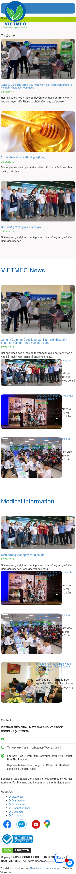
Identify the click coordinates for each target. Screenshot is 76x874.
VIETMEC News (23, 270)
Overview (17, 797)
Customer (17, 812)
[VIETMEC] (15, 15)
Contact (16, 815)
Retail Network (39, 870)
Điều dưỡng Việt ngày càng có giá (22, 555)
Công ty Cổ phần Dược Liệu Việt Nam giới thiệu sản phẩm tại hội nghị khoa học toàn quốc (34, 341)
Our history (18, 800)
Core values (18, 804)
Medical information (27, 501)
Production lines (21, 808)
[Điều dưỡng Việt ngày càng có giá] (38, 532)
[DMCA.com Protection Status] (16, 850)
